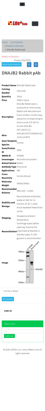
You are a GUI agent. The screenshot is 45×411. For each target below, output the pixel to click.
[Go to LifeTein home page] (17, 23)
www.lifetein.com (30, 349)
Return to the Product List (12, 64)
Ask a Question (8, 299)
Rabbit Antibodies (15, 45)
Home (5, 42)
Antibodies (17, 42)
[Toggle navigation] (22, 4)
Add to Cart (9, 336)
